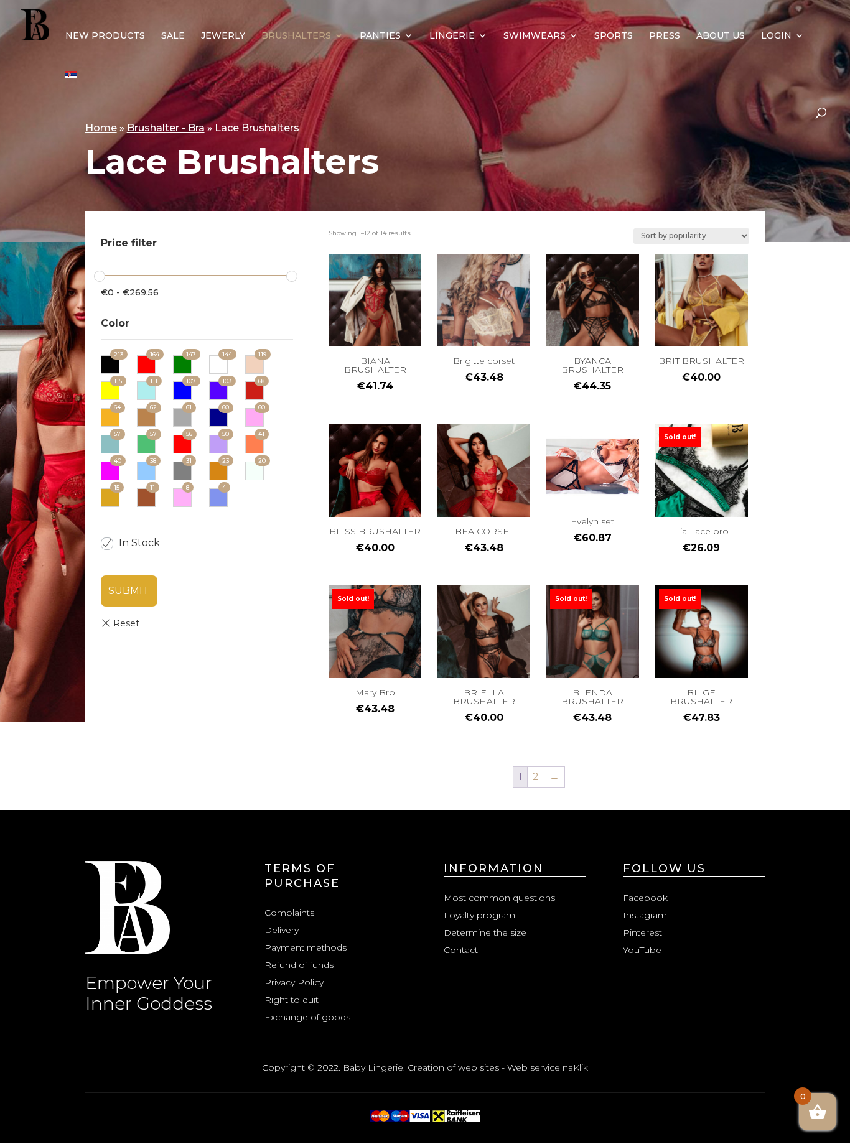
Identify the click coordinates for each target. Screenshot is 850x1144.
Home (101, 128)
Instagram (645, 915)
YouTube (642, 950)
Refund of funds (299, 964)
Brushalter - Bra (166, 128)
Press (664, 36)
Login (776, 36)
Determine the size (485, 932)
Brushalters (296, 36)
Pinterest (642, 932)
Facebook (645, 897)
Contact (461, 950)
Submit (128, 591)
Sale (173, 36)
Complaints (289, 912)
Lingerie (452, 36)
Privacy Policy (294, 982)
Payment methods (305, 947)
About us (720, 36)
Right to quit (291, 999)
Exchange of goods (307, 1017)
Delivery (281, 930)
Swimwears (534, 36)
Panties (380, 36)
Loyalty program (479, 915)
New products (105, 36)
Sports (613, 36)
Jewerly (223, 36)
